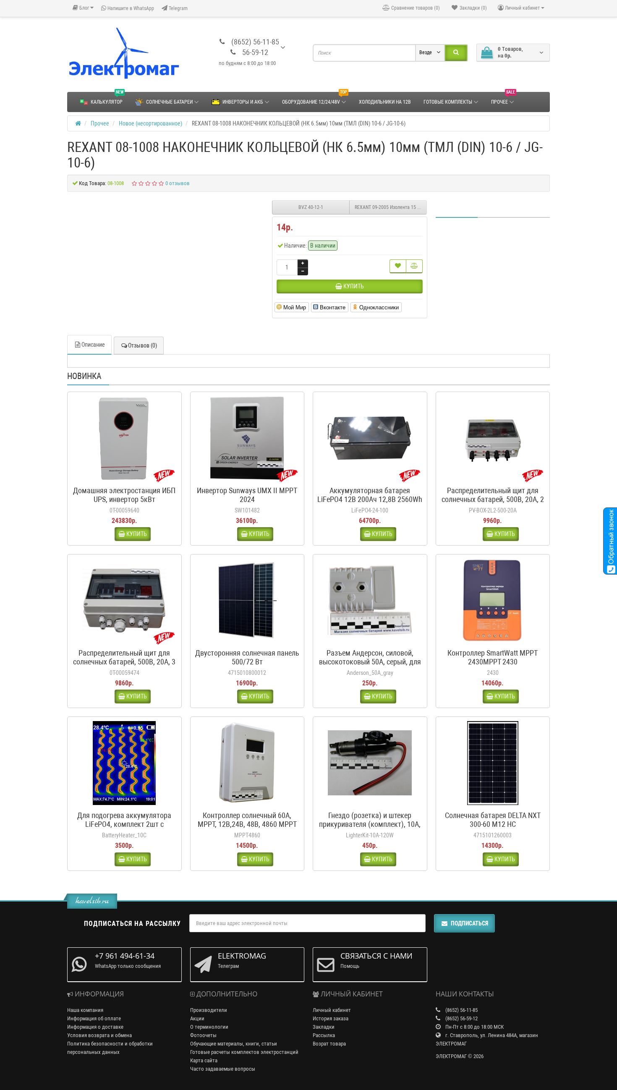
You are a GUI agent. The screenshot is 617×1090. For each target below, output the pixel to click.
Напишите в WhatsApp (130, 8)
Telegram (177, 8)
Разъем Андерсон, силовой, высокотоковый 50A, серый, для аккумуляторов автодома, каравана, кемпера (370, 666)
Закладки (324, 1027)
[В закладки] (398, 266)
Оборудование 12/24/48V (314, 98)
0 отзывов (177, 183)
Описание (93, 344)
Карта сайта (203, 1060)
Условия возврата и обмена (99, 1035)
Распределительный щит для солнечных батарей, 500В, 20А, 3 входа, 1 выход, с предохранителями (124, 666)
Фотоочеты (203, 1035)
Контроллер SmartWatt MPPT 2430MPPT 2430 (492, 657)
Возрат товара (329, 1043)
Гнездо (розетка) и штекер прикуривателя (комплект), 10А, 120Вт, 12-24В (370, 824)
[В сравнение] (414, 266)
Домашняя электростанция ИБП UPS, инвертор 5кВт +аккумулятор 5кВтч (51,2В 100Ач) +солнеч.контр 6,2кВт (124, 503)
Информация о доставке (95, 1027)
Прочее (503, 98)
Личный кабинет (332, 1010)
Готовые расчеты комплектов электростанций (244, 1052)
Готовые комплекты (448, 102)
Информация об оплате (94, 1018)
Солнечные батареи (169, 102)
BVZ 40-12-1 (310, 207)
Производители (208, 1010)
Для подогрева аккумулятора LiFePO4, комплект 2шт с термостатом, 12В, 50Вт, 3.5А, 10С (124, 828)
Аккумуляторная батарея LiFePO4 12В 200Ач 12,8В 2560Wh (369, 495)
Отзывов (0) (142, 345)
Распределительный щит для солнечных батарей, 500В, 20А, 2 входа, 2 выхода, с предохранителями (493, 503)
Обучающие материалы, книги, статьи (233, 1043)
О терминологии (209, 1027)
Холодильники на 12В (385, 102)
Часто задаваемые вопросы (222, 1069)
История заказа (330, 1018)
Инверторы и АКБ (242, 102)
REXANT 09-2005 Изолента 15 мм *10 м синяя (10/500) (391, 207)
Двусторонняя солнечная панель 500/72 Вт (247, 657)
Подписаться (469, 923)
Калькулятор (107, 98)
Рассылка (324, 1035)
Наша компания (85, 1010)
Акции (197, 1018)
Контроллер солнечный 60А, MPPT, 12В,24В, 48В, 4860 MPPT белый (247, 824)
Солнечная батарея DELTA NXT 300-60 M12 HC (493, 820)
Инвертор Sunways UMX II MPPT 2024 (247, 495)
